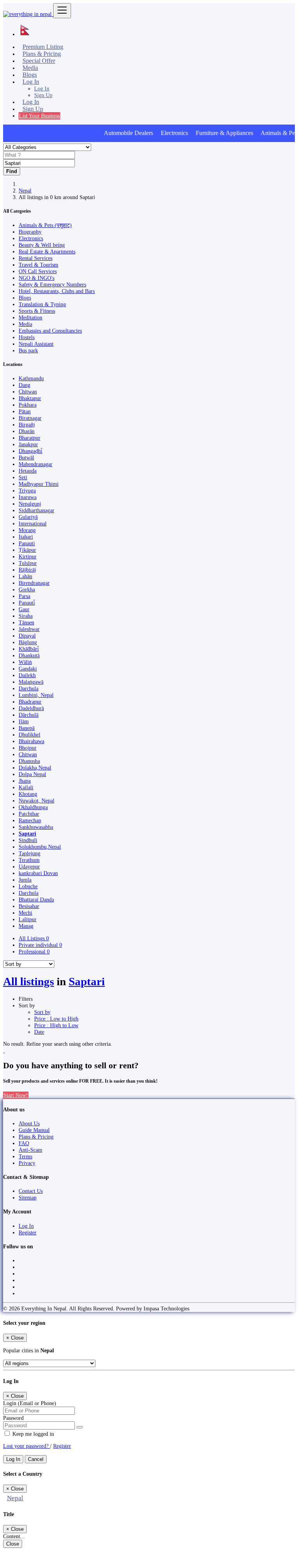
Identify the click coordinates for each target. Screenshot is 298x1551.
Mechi (25, 913)
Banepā (27, 728)
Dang (24, 385)
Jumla (25, 880)
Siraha (26, 616)
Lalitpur (27, 919)
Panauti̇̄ (27, 603)
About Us (29, 1123)
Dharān (27, 431)
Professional (34, 951)
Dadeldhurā (31, 708)
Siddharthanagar (36, 510)
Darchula (28, 688)
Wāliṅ (25, 662)
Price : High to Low (56, 1025)
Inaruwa (27, 497)
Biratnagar (30, 418)
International (33, 523)
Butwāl (26, 457)
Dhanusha (29, 761)
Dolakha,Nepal (35, 767)
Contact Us (31, 1191)
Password (13, 1418)
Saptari (27, 833)
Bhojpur (27, 748)
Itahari (26, 537)
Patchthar (29, 814)
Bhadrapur (30, 701)
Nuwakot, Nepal (36, 800)
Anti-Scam (30, 1150)
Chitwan (28, 391)
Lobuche (28, 886)
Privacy (27, 1163)
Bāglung (28, 642)
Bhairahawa (31, 741)
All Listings (34, 938)
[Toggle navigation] (62, 10)
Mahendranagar (35, 464)
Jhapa (25, 781)
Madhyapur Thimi (39, 484)
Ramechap (30, 820)
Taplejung (29, 853)
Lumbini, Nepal (36, 695)
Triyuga (27, 490)
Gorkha (27, 589)
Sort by (42, 1012)
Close (12, 1544)
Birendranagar (34, 583)
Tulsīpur (28, 563)
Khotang (28, 794)
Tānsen (26, 622)
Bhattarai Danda (36, 899)
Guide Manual (34, 1130)
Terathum (29, 860)
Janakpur (28, 444)
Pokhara (27, 405)
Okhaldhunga (33, 807)
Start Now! (15, 1095)
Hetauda (27, 471)
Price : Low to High (56, 1019)
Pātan (25, 411)
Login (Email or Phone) (29, 1403)
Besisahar (29, 906)
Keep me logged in (32, 1434)
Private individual (40, 945)
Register (27, 1232)
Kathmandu (31, 378)
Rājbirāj (27, 570)
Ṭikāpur (27, 550)
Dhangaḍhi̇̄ (30, 451)
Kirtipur (27, 556)
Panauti (27, 543)
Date (39, 1032)
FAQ (24, 1143)
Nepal (25, 190)
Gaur (24, 609)
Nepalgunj (30, 504)
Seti (23, 477)
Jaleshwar (29, 629)
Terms (25, 1156)
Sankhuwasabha (36, 827)
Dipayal (27, 636)
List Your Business (39, 116)
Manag (26, 926)
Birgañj (27, 424)
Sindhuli (28, 840)
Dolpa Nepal (32, 774)
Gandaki (28, 668)
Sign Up (43, 95)
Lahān (25, 576)
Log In (41, 88)
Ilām (24, 721)
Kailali (26, 787)
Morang (27, 530)
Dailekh (27, 675)
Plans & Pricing (36, 1136)
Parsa (24, 596)
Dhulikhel (29, 734)
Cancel (35, 1459)
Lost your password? (26, 1446)
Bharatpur (29, 438)
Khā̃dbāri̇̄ (29, 649)
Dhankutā (29, 655)
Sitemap (27, 1197)
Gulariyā (28, 517)
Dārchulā (28, 715)
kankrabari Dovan (38, 873)
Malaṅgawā (31, 682)
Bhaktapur (30, 398)
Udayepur (29, 866)
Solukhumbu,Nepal (40, 847)
